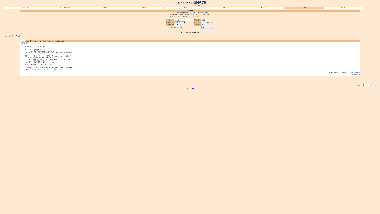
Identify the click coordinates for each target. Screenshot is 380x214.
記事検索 (303, 7)
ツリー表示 (184, 7)
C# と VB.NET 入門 (65, 7)
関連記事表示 (356, 72)
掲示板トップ (25, 7)
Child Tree (190, 88)
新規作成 (104, 7)
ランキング (264, 7)
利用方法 (144, 7)
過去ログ (343, 7)
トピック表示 (224, 7)
